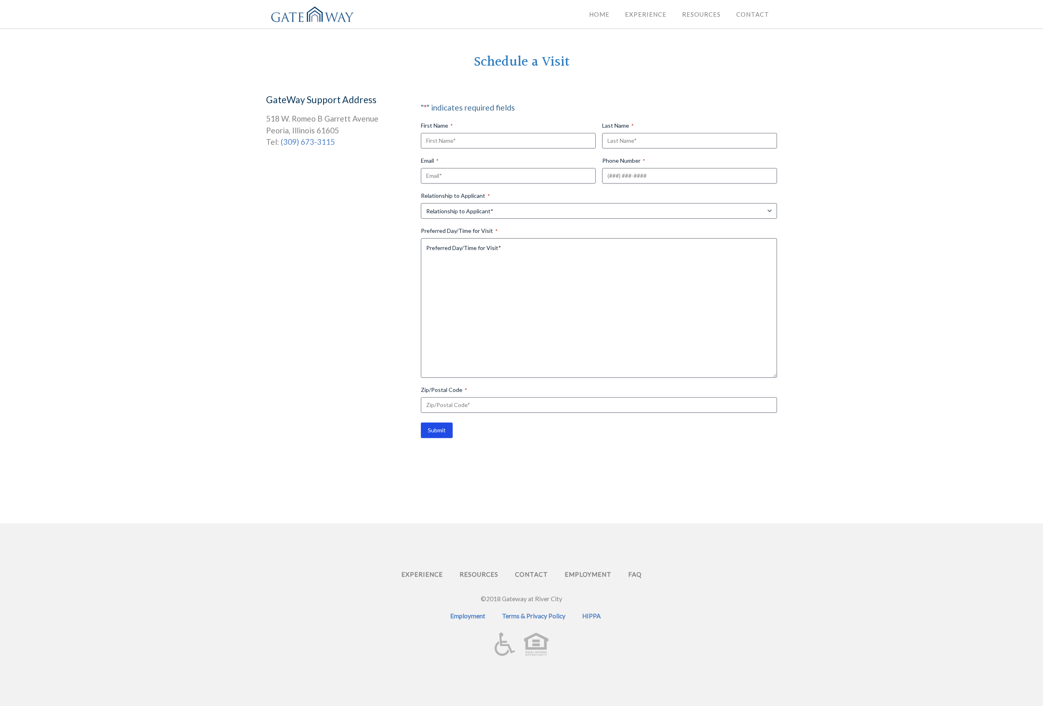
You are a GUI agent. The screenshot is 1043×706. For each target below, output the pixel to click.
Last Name (618, 125)
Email (429, 160)
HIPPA (591, 616)
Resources (701, 14)
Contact (752, 14)
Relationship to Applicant (455, 195)
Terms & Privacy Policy (534, 616)
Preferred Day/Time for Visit (459, 230)
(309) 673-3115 (308, 141)
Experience (646, 14)
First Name (437, 125)
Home (599, 14)
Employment (588, 574)
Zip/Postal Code (444, 389)
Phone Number (623, 160)
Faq (635, 574)
